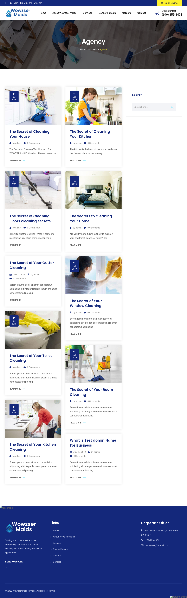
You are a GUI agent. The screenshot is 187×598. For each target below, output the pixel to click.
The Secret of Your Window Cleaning (86, 303)
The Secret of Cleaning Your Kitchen (90, 134)
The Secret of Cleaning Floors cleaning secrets (30, 219)
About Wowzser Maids (64, 13)
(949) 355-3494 (172, 14)
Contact (141, 13)
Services (87, 13)
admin (18, 143)
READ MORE (15, 160)
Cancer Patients (107, 13)
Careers (126, 13)
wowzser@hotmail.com (157, 545)
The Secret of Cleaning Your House (29, 134)
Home (43, 13)
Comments (33, 143)
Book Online (171, 3)
